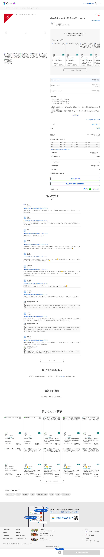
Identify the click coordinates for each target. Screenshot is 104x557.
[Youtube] (97, 541)
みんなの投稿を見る (95, 20)
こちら (62, 376)
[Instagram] (90, 541)
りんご (17, 8)
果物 (13, 8)
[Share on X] (87, 189)
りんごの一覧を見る (75, 70)
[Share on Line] (90, 189)
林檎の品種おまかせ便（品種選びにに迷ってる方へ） (29, 8)
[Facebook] (94, 541)
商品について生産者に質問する (75, 184)
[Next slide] (45, 32)
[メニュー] (99, 3)
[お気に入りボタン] (63, 44)
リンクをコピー (96, 189)
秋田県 (98, 128)
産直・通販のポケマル (7, 8)
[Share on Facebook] (84, 189)
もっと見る (52, 360)
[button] (75, 24)
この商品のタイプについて (93, 119)
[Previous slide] (6, 32)
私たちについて (75, 179)
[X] (87, 541)
